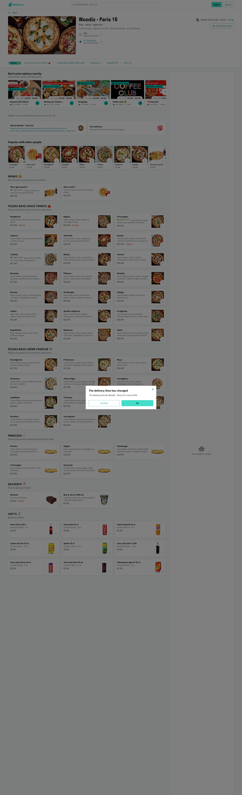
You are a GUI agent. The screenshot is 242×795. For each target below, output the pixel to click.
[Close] (152, 389)
